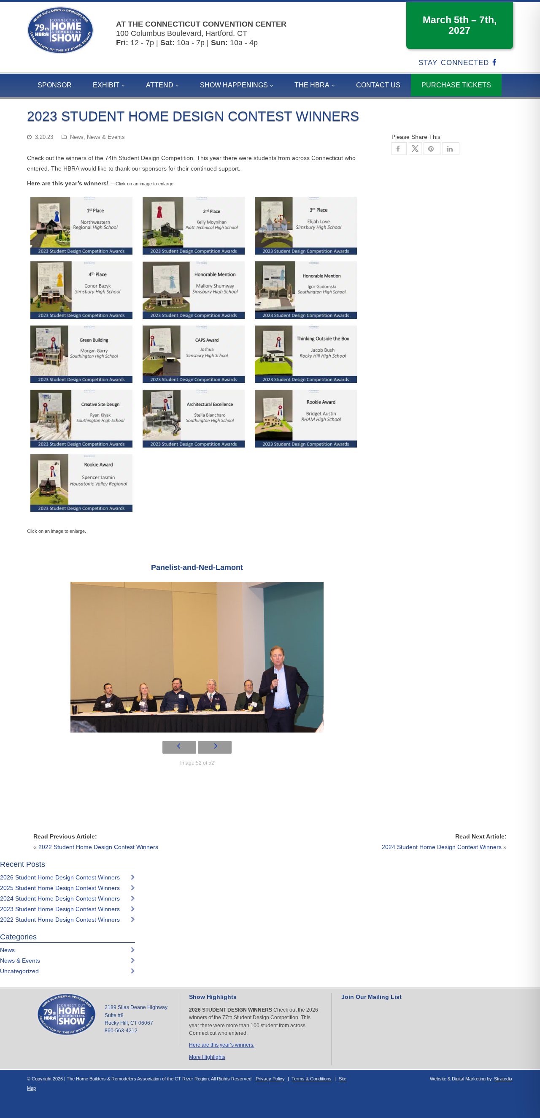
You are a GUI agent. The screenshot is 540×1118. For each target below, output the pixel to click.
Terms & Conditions (312, 1078)
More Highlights (207, 1057)
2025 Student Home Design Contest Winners (60, 888)
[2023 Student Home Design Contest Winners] (432, 148)
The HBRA (311, 85)
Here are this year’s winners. (221, 1045)
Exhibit (106, 85)
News (77, 137)
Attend (159, 85)
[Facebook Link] (496, 63)
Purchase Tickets (456, 85)
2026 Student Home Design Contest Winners (60, 877)
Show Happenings (234, 85)
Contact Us (378, 85)
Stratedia (503, 1078)
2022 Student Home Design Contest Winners (98, 847)
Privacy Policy (270, 1078)
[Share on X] (415, 148)
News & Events (106, 137)
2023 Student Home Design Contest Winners (60, 909)
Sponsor (55, 85)
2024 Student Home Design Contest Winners (442, 847)
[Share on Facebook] (399, 148)
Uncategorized (19, 971)
